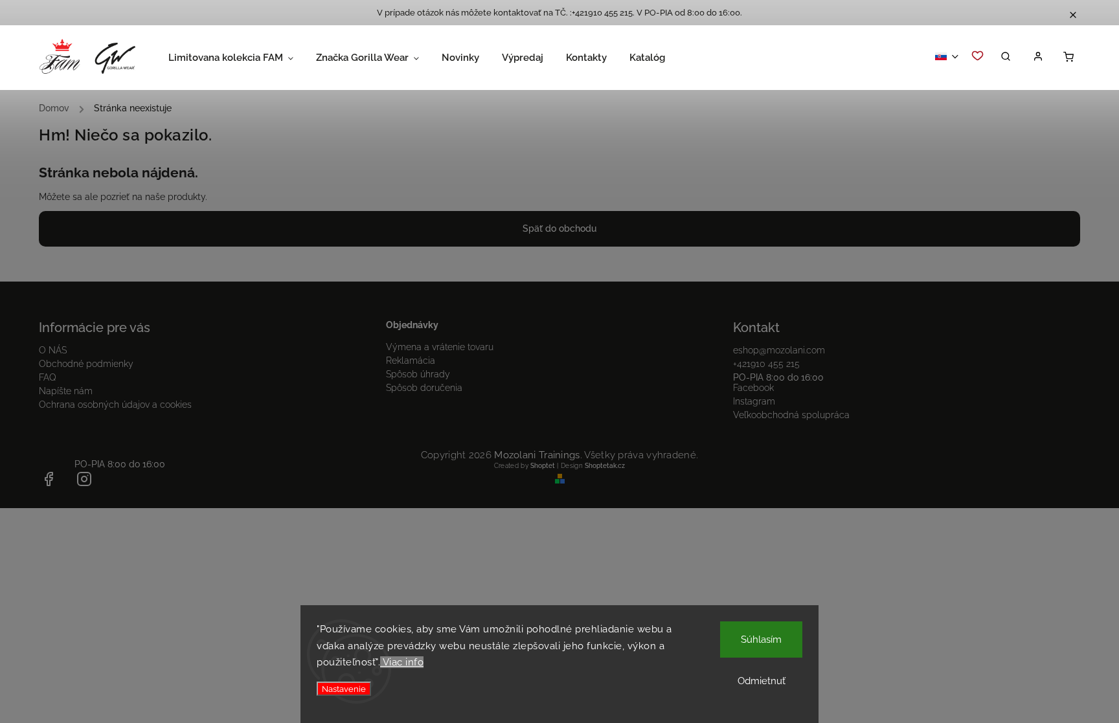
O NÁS (53, 350)
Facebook (753, 388)
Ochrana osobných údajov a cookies (115, 404)
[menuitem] (242, 57)
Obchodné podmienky (86, 364)
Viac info (402, 662)
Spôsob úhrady (418, 374)
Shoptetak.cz (605, 465)
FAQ (47, 377)
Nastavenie (344, 689)
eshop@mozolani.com (779, 350)
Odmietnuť (762, 681)
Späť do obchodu (559, 228)
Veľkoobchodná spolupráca (791, 415)
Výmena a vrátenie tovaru (439, 347)
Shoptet (542, 465)
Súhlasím (761, 639)
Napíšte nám (66, 391)
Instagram (754, 401)
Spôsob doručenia (424, 388)
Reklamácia (410, 360)
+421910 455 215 (766, 364)
